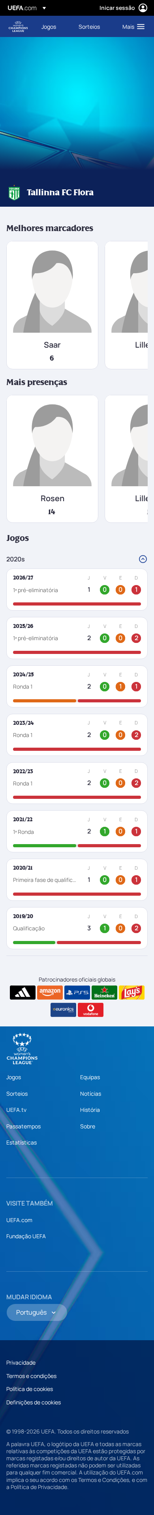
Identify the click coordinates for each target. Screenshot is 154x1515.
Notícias (90, 1093)
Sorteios (17, 1093)
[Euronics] (63, 1010)
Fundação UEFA (26, 1236)
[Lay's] (132, 992)
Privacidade (21, 1362)
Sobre (87, 1126)
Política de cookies (29, 1389)
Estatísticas (21, 1142)
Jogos (13, 1077)
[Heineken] (104, 992)
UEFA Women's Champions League (18, 26)
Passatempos (23, 1126)
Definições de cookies (33, 1402)
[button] (131, 26)
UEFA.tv (16, 1109)
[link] (48, 26)
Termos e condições (31, 1376)
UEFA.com (19, 1220)
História (90, 1109)
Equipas (90, 1077)
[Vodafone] (90, 1010)
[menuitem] (53, 26)
